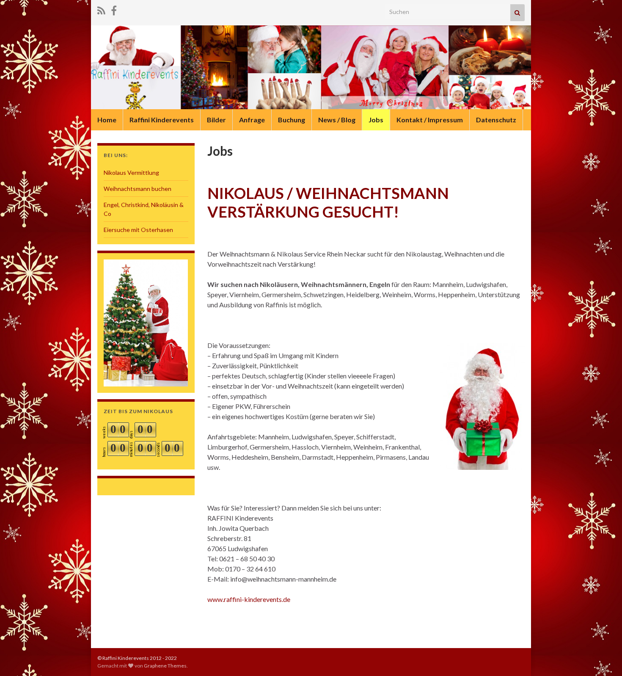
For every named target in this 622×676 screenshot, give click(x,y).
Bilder (216, 120)
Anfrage (252, 120)
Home (106, 120)
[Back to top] (603, 657)
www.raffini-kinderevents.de (248, 599)
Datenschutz (496, 120)
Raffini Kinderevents (161, 120)
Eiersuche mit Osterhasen (138, 229)
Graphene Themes (165, 665)
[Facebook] (114, 9)
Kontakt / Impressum (429, 120)
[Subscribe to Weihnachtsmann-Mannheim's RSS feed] (101, 9)
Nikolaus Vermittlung (131, 172)
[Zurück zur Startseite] (311, 67)
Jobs (376, 120)
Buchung (291, 120)
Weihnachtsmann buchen (137, 188)
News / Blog (336, 120)
